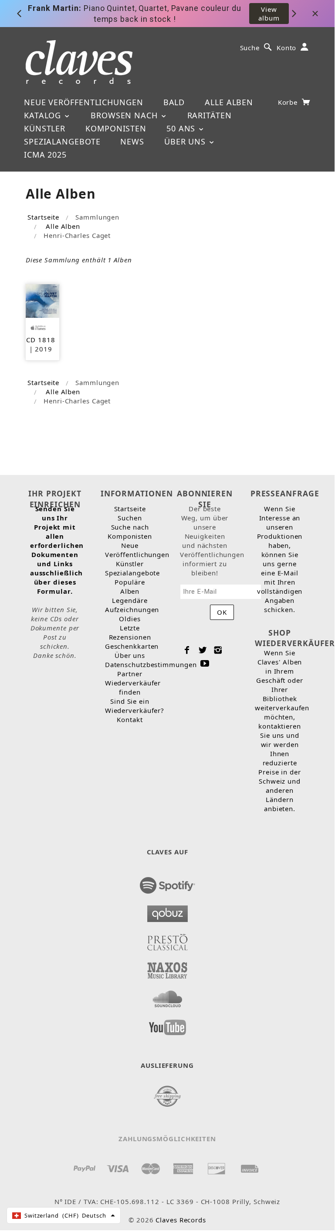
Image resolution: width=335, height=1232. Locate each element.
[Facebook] (187, 650)
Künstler (44, 128)
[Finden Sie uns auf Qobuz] (167, 911)
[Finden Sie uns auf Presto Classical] (167, 939)
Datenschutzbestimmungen (151, 664)
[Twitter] (202, 650)
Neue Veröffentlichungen (83, 102)
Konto (287, 47)
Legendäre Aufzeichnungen (132, 605)
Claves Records (181, 1219)
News (132, 141)
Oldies (129, 618)
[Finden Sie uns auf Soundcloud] (167, 996)
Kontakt (129, 719)
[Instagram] (218, 650)
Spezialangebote (62, 141)
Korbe (289, 102)
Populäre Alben (130, 586)
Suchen (130, 517)
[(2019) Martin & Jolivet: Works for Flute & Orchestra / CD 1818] (42, 300)
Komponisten (115, 128)
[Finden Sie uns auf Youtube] (167, 1024)
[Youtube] (205, 663)
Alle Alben (229, 102)
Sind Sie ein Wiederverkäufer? (134, 706)
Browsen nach (125, 115)
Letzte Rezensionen (130, 632)
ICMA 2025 (45, 154)
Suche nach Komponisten (130, 531)
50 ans (182, 128)
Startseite (43, 217)
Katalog (44, 115)
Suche (250, 47)
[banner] (79, 62)
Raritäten (209, 115)
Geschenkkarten (132, 646)
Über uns (186, 141)
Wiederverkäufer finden (133, 687)
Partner (129, 673)
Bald (174, 102)
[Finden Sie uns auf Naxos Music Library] (167, 968)
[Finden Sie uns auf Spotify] (167, 882)
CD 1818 (40, 339)
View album (269, 13)
